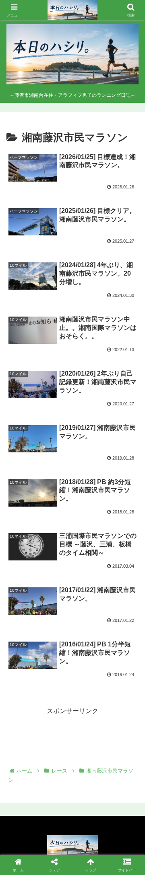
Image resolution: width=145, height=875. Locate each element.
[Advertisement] (72, 737)
